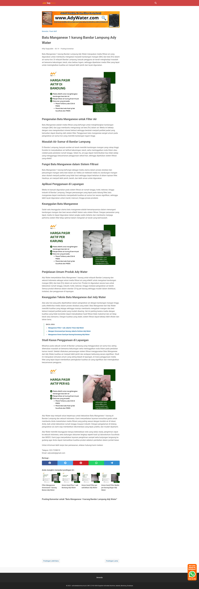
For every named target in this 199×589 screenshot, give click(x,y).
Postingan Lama (112, 561)
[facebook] (49, 463)
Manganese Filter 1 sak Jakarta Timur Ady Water (66, 328)
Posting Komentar (67, 49)
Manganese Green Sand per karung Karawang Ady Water (69, 334)
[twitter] (65, 463)
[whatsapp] (96, 463)
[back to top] (194, 584)
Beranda (100, 577)
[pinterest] (81, 463)
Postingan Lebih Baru (51, 561)
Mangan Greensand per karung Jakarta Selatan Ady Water (69, 331)
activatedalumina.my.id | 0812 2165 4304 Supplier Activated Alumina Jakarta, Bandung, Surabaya (102, 585)
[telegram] (112, 463)
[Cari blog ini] (155, 3)
